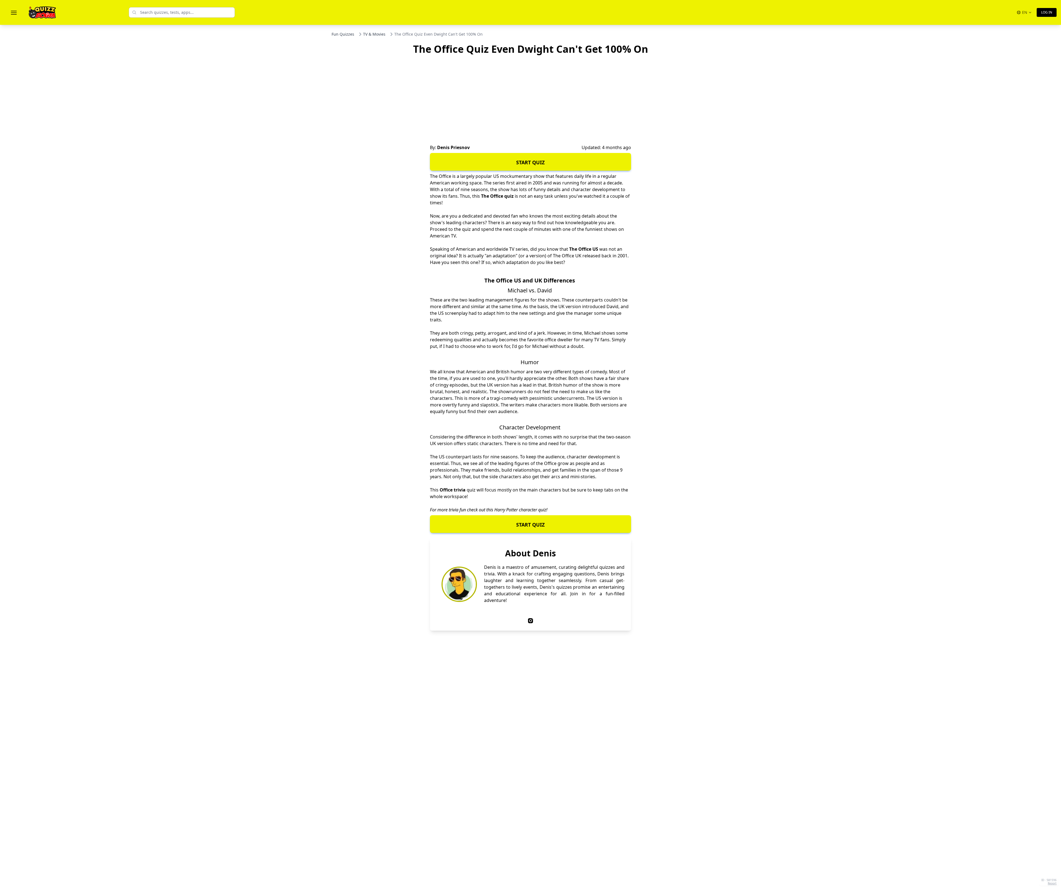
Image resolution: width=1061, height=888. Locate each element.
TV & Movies (374, 34)
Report (1052, 883)
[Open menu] (13, 12)
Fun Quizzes (343, 34)
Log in (1046, 12)
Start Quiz (530, 162)
